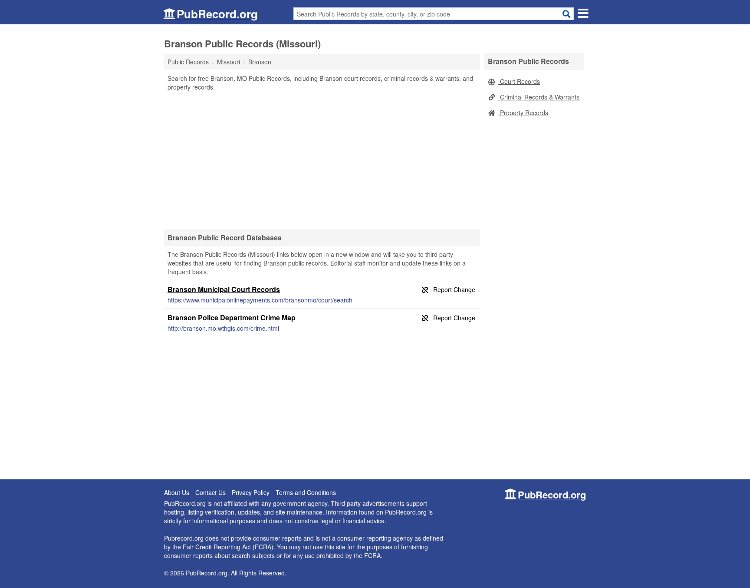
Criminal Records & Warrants (538, 97)
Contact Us (210, 492)
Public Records (188, 61)
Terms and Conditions (306, 492)
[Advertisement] (322, 160)
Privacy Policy (251, 492)
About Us (176, 492)
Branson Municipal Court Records (224, 289)
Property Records (523, 112)
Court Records (519, 81)
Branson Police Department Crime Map (232, 317)
